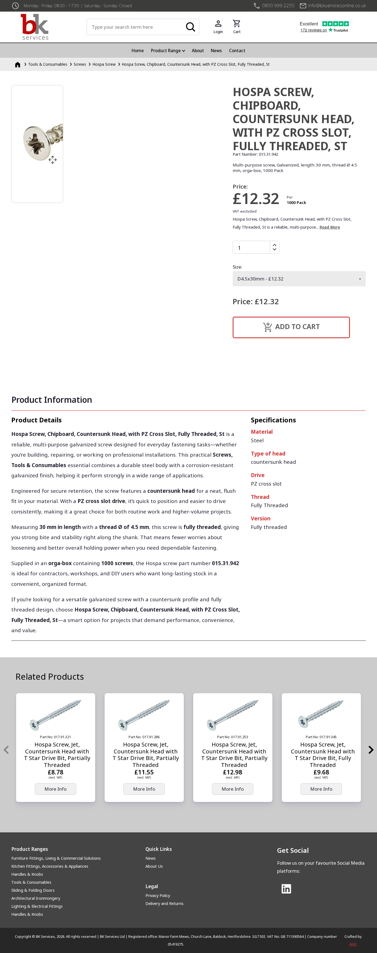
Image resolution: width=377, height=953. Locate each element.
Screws (80, 64)
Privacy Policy (157, 895)
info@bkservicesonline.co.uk (337, 5)
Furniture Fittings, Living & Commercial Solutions (56, 858)
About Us (154, 866)
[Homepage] (18, 64)
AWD (353, 944)
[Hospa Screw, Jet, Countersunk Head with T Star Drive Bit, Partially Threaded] (56, 715)
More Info (55, 789)
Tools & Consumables (47, 64)
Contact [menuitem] (237, 50)
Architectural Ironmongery (35, 898)
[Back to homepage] (54, 27)
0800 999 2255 (278, 5)
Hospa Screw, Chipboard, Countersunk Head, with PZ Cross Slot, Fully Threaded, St (196, 64)
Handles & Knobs (27, 874)
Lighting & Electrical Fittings (37, 906)
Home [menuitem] (138, 50)
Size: (237, 267)
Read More (330, 227)
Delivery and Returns (164, 903)
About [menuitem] (198, 50)
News (150, 858)
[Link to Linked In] (286, 889)
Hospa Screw (104, 64)
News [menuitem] (216, 50)
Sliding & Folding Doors (33, 890)
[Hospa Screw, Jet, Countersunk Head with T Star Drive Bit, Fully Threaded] (321, 715)
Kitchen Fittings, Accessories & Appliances (49, 866)
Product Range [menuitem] (166, 50)
